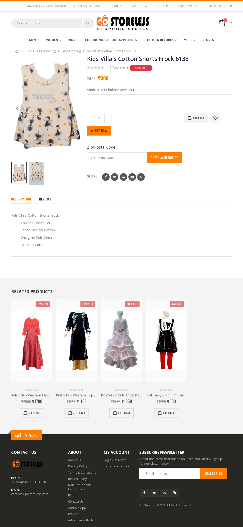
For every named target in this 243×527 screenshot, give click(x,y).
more (188, 40)
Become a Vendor (187, 6)
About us (80, 6)
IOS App (162, 6)
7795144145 (19, 482)
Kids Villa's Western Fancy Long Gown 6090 (31, 395)
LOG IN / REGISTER (219, 6)
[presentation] (74, 108)
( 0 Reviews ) (117, 67)
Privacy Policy (78, 466)
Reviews (45, 198)
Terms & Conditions (82, 472)
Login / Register (115, 460)
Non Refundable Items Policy (80, 487)
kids (71, 40)
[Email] (132, 177)
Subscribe (214, 473)
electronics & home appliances (111, 40)
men (32, 40)
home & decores (160, 40)
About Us (74, 460)
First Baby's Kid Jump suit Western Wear (166, 395)
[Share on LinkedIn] (123, 177)
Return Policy (77, 479)
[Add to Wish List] (215, 118)
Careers (99, 6)
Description (21, 198)
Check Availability (164, 157)
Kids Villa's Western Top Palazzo (76, 395)
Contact (118, 6)
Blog (71, 495)
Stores (208, 40)
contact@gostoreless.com (29, 494)
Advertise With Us (80, 520)
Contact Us (76, 501)
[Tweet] (114, 177)
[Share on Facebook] (106, 177)
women (52, 40)
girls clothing (46, 51)
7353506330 (37, 482)
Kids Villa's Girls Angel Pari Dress (121, 395)
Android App (141, 6)
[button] (225, 23)
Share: (92, 176)
